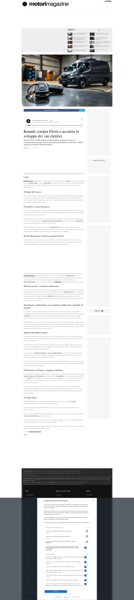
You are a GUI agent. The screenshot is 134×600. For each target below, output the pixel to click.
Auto (25, 434)
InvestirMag (89, 495)
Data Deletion (58, 597)
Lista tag (33, 480)
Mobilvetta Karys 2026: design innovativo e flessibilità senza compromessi (101, 38)
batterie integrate (29, 275)
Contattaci (73, 478)
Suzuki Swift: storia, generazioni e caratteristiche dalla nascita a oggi (101, 34)
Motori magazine (36, 482)
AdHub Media (52, 482)
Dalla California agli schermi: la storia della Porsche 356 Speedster (80, 46)
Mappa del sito (26, 480)
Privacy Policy (75, 597)
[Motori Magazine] (45, 4)
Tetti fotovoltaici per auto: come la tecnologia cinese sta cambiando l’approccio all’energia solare (79, 38)
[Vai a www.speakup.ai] (81, 119)
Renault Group (28, 181)
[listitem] (67, 527)
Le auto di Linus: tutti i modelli (101, 49)
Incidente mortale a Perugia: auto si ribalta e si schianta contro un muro (102, 46)
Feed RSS (108, 478)
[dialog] (67, 549)
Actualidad (58, 495)
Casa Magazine (29, 495)
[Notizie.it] (108, 1)
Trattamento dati (101, 478)
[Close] (93, 500)
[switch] (86, 531)
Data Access (67, 597)
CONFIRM (56, 591)
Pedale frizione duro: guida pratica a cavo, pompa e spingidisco (80, 42)
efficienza (58, 282)
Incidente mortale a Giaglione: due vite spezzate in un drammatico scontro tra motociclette (102, 42)
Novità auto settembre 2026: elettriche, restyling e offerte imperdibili (81, 34)
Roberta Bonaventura (35, 431)
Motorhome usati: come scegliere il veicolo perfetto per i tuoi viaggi (80, 50)
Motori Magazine (28, 471)
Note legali (93, 478)
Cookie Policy (80, 478)
